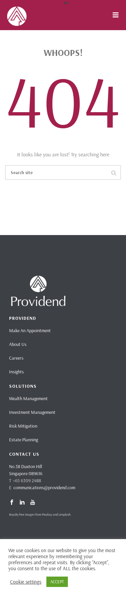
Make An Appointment (30, 330)
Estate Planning (23, 440)
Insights (16, 372)
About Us (18, 344)
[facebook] (11, 503)
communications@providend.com (44, 487)
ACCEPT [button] (57, 581)
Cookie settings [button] (25, 582)
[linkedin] (22, 503)
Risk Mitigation (23, 426)
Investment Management (32, 412)
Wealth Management (28, 398)
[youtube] (32, 503)
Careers (16, 358)
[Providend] (3, 15)
